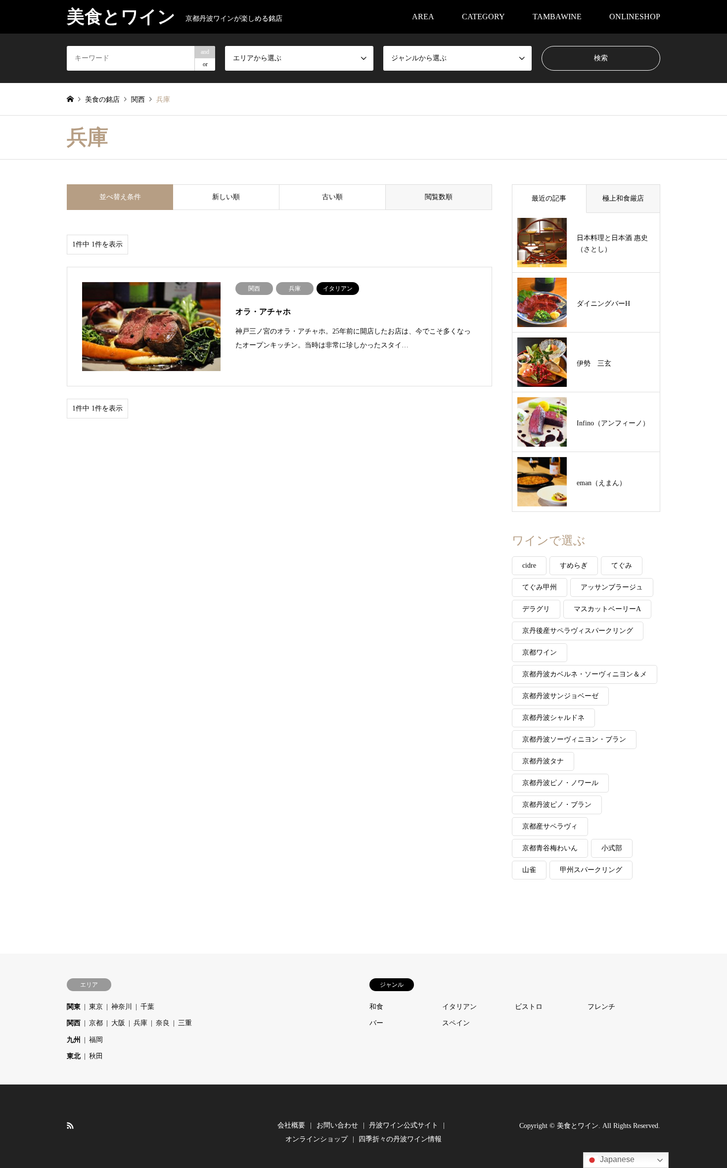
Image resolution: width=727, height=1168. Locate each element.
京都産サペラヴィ (550, 826)
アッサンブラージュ (612, 587)
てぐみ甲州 (539, 587)
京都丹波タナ (543, 761)
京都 (96, 1023)
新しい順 (226, 197)
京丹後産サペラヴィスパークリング (577, 630)
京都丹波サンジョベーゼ (560, 696)
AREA (423, 16)
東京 (96, 1006)
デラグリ (536, 609)
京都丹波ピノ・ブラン (556, 804)
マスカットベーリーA (607, 609)
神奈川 (121, 1006)
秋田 (96, 1056)
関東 (74, 1006)
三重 (185, 1023)
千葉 (147, 1006)
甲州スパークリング (591, 870)
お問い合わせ (337, 1125)
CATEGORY (483, 16)
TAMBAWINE (557, 16)
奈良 (163, 1023)
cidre (529, 565)
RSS (70, 1125)
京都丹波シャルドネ (553, 717)
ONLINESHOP (634, 16)
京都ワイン (539, 652)
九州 (74, 1039)
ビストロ (529, 1006)
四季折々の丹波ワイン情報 (400, 1139)
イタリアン (459, 1006)
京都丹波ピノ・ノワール (560, 783)
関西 (74, 1023)
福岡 (96, 1039)
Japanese (616, 1159)
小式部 (611, 848)
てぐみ (621, 565)
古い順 (332, 197)
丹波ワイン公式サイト (403, 1125)
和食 (376, 1006)
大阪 (118, 1023)
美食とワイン (577, 1125)
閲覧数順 (439, 197)
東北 (74, 1056)
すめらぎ (574, 565)
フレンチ (601, 1006)
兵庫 (140, 1023)
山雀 (529, 870)
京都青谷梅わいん (550, 848)
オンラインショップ (316, 1139)
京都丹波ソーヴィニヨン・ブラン (574, 739)
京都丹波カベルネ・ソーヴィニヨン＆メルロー (584, 677)
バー (376, 1023)
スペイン (456, 1023)
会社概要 (291, 1125)
